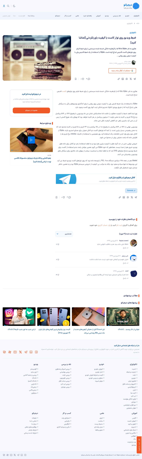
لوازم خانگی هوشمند (129, 399)
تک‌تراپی (34, 384)
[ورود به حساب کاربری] (4, 6)
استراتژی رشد (66, 418)
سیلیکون (34, 393)
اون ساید (34, 372)
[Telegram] (26, 352)
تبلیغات (34, 418)
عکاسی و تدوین (131, 433)
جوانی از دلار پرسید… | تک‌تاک (128, 329)
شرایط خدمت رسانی (30, 433)
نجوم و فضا (99, 430)
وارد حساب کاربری (104, 225)
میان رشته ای (98, 427)
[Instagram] (36, 352)
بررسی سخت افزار (64, 381)
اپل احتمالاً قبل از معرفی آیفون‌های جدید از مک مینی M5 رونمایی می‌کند (89, 331)
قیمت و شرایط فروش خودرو (94, 375)
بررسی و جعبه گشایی (30, 375)
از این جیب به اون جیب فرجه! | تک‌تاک (22, 329)
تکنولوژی (136, 16)
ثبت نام (119, 225)
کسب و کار (67, 16)
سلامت (100, 421)
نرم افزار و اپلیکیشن (130, 405)
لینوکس (133, 436)
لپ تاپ (133, 396)
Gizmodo (130, 190)
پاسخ (124, 248)
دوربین (133, 378)
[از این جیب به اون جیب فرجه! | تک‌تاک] (19, 316)
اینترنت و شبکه (131, 372)
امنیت (134, 369)
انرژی (101, 418)
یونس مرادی (127, 62)
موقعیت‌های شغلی (31, 427)
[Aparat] (10, 352)
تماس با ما (33, 421)
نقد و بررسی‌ (117, 16)
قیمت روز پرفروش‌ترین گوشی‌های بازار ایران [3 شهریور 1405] (54, 331)
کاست (64, 91)
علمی (77, 16)
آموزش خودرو (98, 369)
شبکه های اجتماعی (130, 430)
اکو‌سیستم (34, 369)
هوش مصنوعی (6, 16)
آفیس (134, 418)
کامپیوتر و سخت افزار (129, 384)
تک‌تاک (34, 378)
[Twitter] (20, 352)
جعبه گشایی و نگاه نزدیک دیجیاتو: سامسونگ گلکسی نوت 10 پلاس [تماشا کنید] (32, 160)
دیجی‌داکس (33, 390)
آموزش (98, 16)
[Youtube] (15, 352)
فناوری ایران (132, 381)
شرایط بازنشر (33, 430)
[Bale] (4, 352)
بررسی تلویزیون (65, 378)
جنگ (14, 16)
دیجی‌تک (34, 387)
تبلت (134, 375)
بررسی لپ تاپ (65, 384)
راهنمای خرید (87, 16)
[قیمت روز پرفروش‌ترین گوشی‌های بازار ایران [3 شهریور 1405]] (53, 316)
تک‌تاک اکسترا (32, 381)
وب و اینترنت (131, 442)
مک (134, 439)
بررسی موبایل (65, 387)
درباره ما (34, 424)
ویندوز (134, 445)
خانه (137, 23)
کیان (134, 390)
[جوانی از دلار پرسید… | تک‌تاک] (122, 316)
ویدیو (107, 16)
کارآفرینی (67, 424)
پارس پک (92, 455)
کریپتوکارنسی (132, 387)
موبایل (133, 402)
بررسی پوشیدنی (65, 372)
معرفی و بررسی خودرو (96, 378)
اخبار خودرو (99, 372)
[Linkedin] (31, 352)
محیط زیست (99, 424)
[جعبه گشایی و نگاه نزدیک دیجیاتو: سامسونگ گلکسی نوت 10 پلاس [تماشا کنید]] (31, 140)
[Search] (8, 6)
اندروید (133, 427)
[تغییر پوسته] (14, 6)
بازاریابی (67, 421)
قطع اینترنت (21, 16)
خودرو (127, 16)
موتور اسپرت (99, 381)
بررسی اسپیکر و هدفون (62, 369)
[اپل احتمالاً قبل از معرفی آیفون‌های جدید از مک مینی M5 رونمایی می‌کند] (88, 316)
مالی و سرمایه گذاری (63, 427)
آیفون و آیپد (132, 424)
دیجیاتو (57, 16)
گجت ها (133, 393)
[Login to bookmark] (75, 79)
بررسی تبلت (66, 375)
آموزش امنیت (131, 421)
